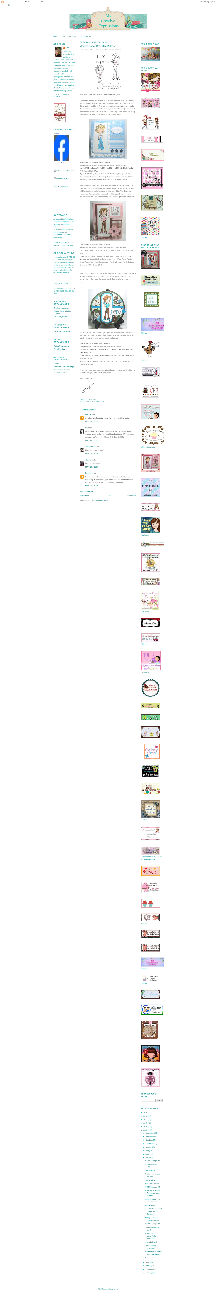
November (150, 1137)
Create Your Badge (59, 163)
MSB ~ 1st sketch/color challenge (150, 1236)
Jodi (67, 47)
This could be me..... (153, 1183)
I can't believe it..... (152, 1242)
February (149, 1269)
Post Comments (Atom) (99, 500)
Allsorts (56, 364)
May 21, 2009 (91, 486)
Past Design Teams (69, 36)
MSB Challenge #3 (152, 1187)
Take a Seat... (150, 1258)
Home (55, 36)
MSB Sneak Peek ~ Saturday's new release (152, 1193)
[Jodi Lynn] (61, 160)
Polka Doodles (59, 349)
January (149, 1273)
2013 (145, 1116)
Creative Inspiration (61, 308)
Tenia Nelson (90, 447)
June (148, 1154)
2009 (145, 1130)
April (148, 1262)
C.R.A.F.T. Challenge (62, 331)
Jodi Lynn (56, 133)
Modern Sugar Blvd (95, 401)
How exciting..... (151, 1180)
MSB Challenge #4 (152, 1161)
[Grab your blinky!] (151, 306)
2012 (145, 1120)
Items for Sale (86, 36)
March (148, 1266)
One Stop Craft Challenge (64, 367)
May (147, 1158)
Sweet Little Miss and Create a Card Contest (153, 1211)
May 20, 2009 (91, 421)
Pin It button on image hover (108, 1289)
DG (86, 428)
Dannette (88, 473)
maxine (88, 414)
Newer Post (84, 495)
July (147, 1151)
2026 (145, 1112)
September (150, 1144)
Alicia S (88, 460)
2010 (145, 1127)
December (150, 1133)
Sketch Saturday (60, 373)
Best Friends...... (151, 1170)
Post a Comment (86, 492)
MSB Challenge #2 (152, 1224)
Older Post (132, 495)
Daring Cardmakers (61, 346)
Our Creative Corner (62, 370)
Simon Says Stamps (61, 317)
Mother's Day (150, 1205)
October (149, 1140)
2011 (145, 1123)
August (149, 1147)
